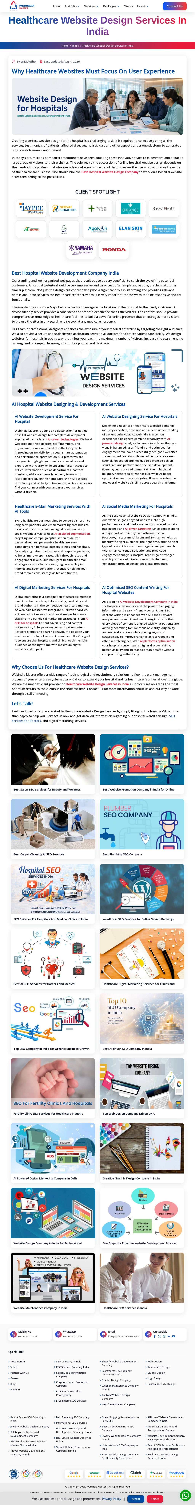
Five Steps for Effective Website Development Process (140, 1243)
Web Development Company (118, 1404)
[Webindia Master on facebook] (177, 1474)
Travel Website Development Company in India (27, 1452)
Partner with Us (19, 1372)
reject (155, 1499)
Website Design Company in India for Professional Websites (48, 1245)
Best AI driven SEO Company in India (127, 1049)
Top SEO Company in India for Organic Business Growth (52, 1049)
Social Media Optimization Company (71, 1374)
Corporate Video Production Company (72, 1384)
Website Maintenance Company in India (41, 1308)
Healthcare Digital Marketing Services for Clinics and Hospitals (139, 986)
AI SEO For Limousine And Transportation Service (162, 1428)
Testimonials (18, 1361)
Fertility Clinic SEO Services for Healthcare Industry (48, 1113)
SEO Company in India (68, 1361)
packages (109, 6)
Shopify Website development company (119, 1363)
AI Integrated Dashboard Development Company (24, 1434)
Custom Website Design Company (116, 1396)
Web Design (155, 1361)
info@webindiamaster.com (123, 1336)
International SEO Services (71, 1422)
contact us (175, 6)
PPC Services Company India (72, 1367)
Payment (15, 1389)
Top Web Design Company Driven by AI (129, 1113)
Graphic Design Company (116, 1380)
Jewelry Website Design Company (29, 1426)
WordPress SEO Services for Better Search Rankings (138, 919)
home (65, 45)
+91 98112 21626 (27, 1336)
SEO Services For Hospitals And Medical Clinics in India (51, 919)
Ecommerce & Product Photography (69, 1393)
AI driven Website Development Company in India (166, 1419)
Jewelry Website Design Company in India (121, 1437)
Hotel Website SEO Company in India (120, 1447)
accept (136, 1499)
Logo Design (155, 1378)
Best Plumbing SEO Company (122, 854)
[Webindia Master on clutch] (135, 1474)
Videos (14, 1367)
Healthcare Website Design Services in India (163, 1456)
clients (128, 6)
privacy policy (111, 1499)
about (57, 6)
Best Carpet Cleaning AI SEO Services (39, 854)
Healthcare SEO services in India (125, 1308)
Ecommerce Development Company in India (117, 1372)
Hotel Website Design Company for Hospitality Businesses (120, 1456)
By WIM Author (26, 61)
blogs (75, 45)
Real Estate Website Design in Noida (73, 1439)
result (141, 6)
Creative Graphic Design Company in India (131, 1178)
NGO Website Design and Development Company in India (74, 1430)
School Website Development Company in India (73, 1449)
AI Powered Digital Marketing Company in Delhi (46, 1178)
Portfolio (71, 6)
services (90, 6)
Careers (15, 1378)
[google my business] (74, 1474)
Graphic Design (156, 1372)
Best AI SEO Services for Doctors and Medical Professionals (44, 986)
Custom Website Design (162, 1384)
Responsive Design (159, 1367)
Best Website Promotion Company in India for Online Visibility (138, 791)
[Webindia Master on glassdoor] (94, 1474)
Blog (13, 1384)
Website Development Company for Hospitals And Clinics (166, 1437)
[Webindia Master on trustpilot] (156, 1474)
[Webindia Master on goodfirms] (115, 1474)
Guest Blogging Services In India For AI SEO (120, 1419)
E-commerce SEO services (71, 1400)
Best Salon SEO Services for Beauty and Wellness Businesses (47, 791)
